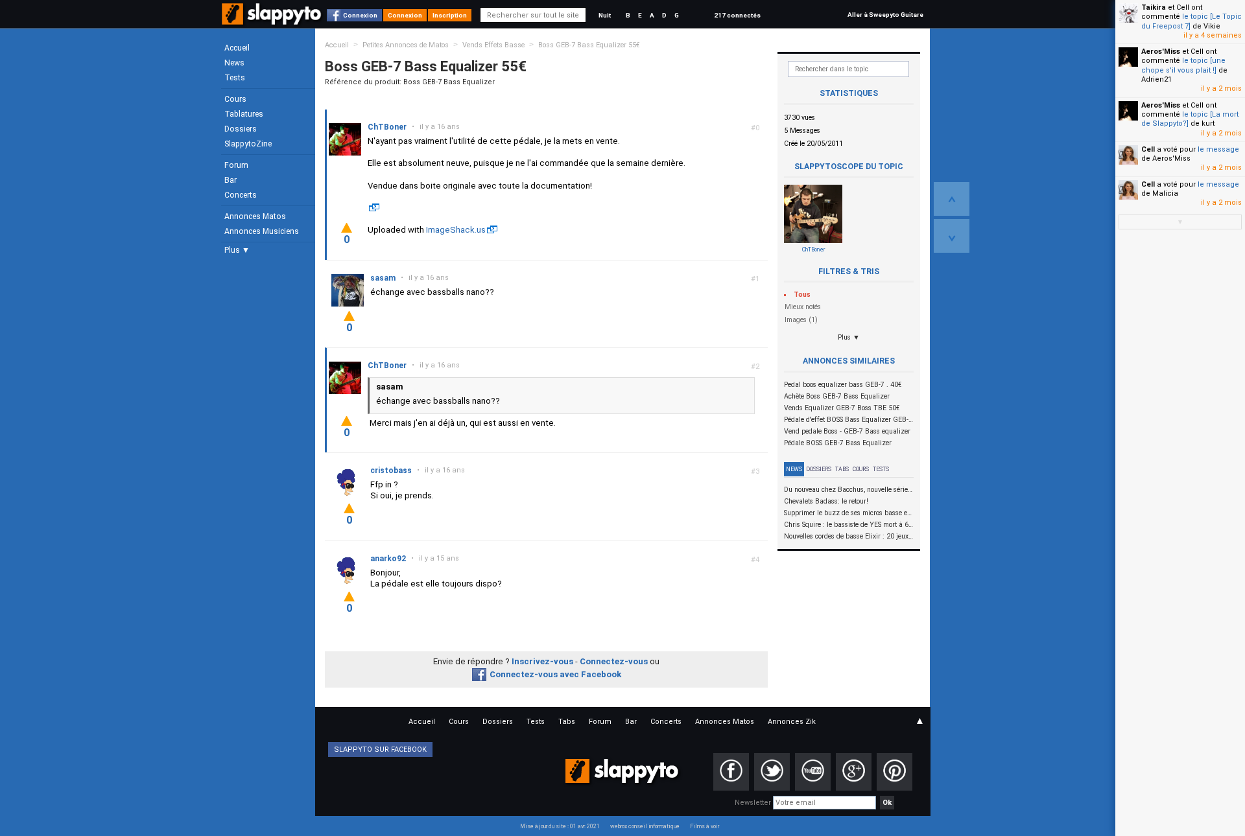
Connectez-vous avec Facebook (555, 674)
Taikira (1153, 7)
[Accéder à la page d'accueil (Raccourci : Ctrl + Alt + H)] (273, 20)
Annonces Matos (255, 216)
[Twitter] (772, 772)
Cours (235, 99)
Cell (1148, 149)
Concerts (240, 195)
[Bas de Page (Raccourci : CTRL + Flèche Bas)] (951, 236)
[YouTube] (813, 772)
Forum (236, 165)
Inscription (450, 15)
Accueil (237, 47)
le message (1218, 149)
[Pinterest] (894, 772)
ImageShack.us (456, 230)
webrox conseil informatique (645, 826)
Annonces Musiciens (261, 231)
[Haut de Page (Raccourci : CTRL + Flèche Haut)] (951, 199)
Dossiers (240, 129)
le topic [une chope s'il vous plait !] (1183, 65)
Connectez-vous (614, 661)
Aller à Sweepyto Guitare (885, 14)
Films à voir (704, 826)
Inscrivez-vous (542, 661)
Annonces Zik (792, 721)
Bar (230, 180)
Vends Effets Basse (493, 45)
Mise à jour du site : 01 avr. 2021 (560, 826)
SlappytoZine (248, 143)
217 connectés (737, 15)
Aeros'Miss (1160, 51)
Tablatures (243, 114)
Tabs (842, 469)
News (234, 62)
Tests (234, 77)
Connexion (360, 15)
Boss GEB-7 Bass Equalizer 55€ (589, 45)
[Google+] (854, 772)
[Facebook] (731, 772)
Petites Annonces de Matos (405, 45)
